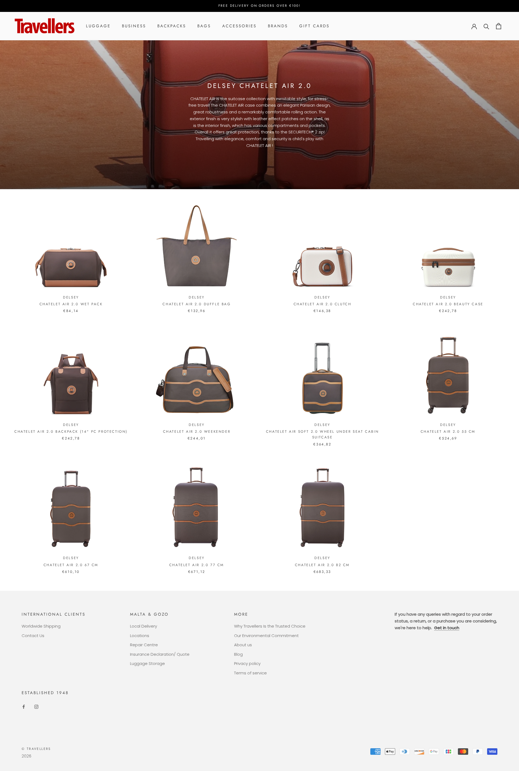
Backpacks (171, 26)
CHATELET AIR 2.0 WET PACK (71, 304)
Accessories (239, 26)
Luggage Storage (147, 663)
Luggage (98, 26)
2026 (26, 756)
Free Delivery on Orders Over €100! (259, 5)
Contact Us (33, 635)
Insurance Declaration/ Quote (159, 654)
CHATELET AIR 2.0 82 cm (322, 564)
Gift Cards (314, 26)
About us (243, 645)
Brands (278, 26)
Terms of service (250, 673)
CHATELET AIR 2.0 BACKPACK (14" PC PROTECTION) (71, 431)
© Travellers (36, 748)
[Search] (486, 26)
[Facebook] (24, 706)
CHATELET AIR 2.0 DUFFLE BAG (196, 304)
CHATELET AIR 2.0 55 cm (448, 431)
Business (134, 26)
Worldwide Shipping (41, 626)
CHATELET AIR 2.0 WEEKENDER (197, 431)
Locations (139, 635)
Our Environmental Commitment (266, 635)
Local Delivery (143, 626)
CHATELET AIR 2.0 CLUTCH (322, 304)
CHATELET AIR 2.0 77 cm (196, 564)
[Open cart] (498, 26)
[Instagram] (36, 706)
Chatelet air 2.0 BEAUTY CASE (448, 304)
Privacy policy (247, 663)
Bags (204, 26)
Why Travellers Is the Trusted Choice (269, 626)
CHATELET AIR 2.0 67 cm (71, 564)
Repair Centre (144, 645)
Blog (238, 654)
